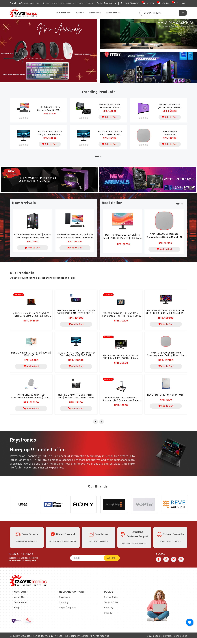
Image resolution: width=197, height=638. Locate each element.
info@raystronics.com (28, 3)
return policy (111, 597)
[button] (45, 78)
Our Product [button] (62, 13)
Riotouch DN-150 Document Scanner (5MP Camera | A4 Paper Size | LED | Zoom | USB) (121, 400)
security (108, 607)
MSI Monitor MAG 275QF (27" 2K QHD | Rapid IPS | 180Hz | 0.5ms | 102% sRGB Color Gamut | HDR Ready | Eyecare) (121, 359)
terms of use (111, 602)
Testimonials (21, 602)
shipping (63, 602)
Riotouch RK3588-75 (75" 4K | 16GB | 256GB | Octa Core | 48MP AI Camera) (169, 106)
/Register (71, 607)
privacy (108, 613)
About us (19, 597)
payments (64, 597)
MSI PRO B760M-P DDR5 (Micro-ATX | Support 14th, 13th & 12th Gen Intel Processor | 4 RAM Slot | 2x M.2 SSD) (76, 399)
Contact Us (95, 13)
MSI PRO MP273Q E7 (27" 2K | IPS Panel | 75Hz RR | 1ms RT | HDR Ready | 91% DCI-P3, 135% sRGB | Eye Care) (122, 237)
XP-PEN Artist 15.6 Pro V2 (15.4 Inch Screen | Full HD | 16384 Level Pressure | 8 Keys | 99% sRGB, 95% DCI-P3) (121, 317)
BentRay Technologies (175, 636)
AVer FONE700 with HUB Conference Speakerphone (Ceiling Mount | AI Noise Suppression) (31, 397)
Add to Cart (110, 117)
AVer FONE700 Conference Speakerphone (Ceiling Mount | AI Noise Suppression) (170, 133)
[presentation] (95, 421)
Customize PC (113, 13)
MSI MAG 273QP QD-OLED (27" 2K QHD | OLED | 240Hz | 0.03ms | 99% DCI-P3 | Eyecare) (165, 313)
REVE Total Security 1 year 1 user (165, 395)
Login (62, 607)
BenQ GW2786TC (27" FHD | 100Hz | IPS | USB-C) (31, 354)
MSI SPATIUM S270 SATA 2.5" (75, 234)
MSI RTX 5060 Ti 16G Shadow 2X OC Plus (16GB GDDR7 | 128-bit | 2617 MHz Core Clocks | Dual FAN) (109, 106)
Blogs (17, 607)
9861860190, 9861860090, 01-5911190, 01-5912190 (74, 3)
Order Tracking (105, 3)
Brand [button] (79, 13)
